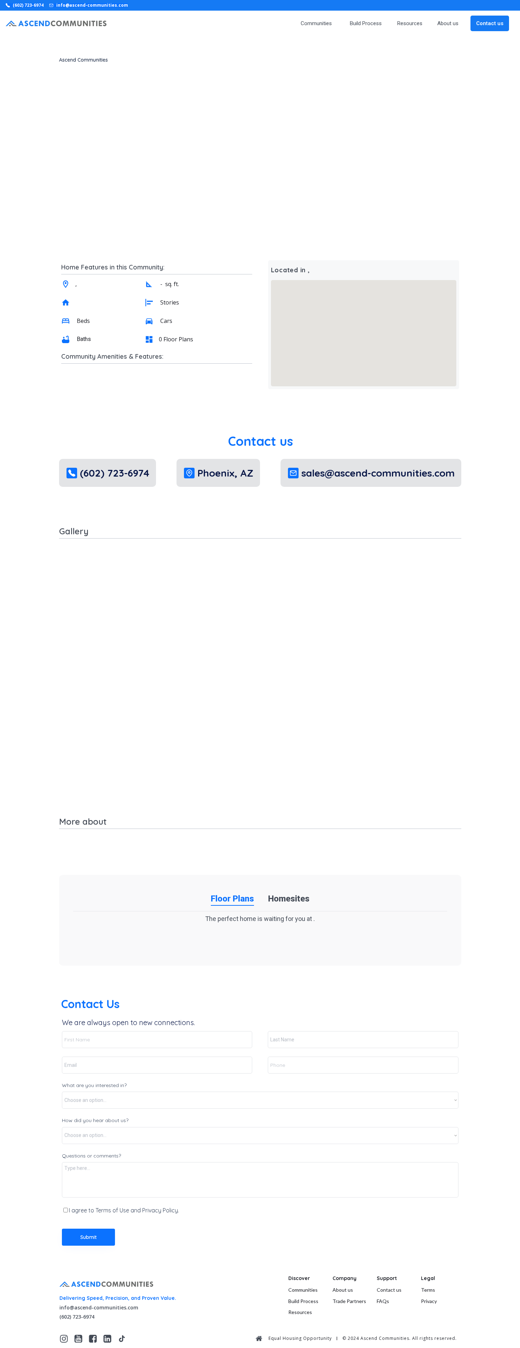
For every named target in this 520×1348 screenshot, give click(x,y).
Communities (316, 23)
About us (447, 23)
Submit (88, 1237)
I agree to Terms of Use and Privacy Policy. (124, 1210)
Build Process (366, 23)
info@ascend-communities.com (98, 1307)
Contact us (489, 23)
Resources (409, 23)
